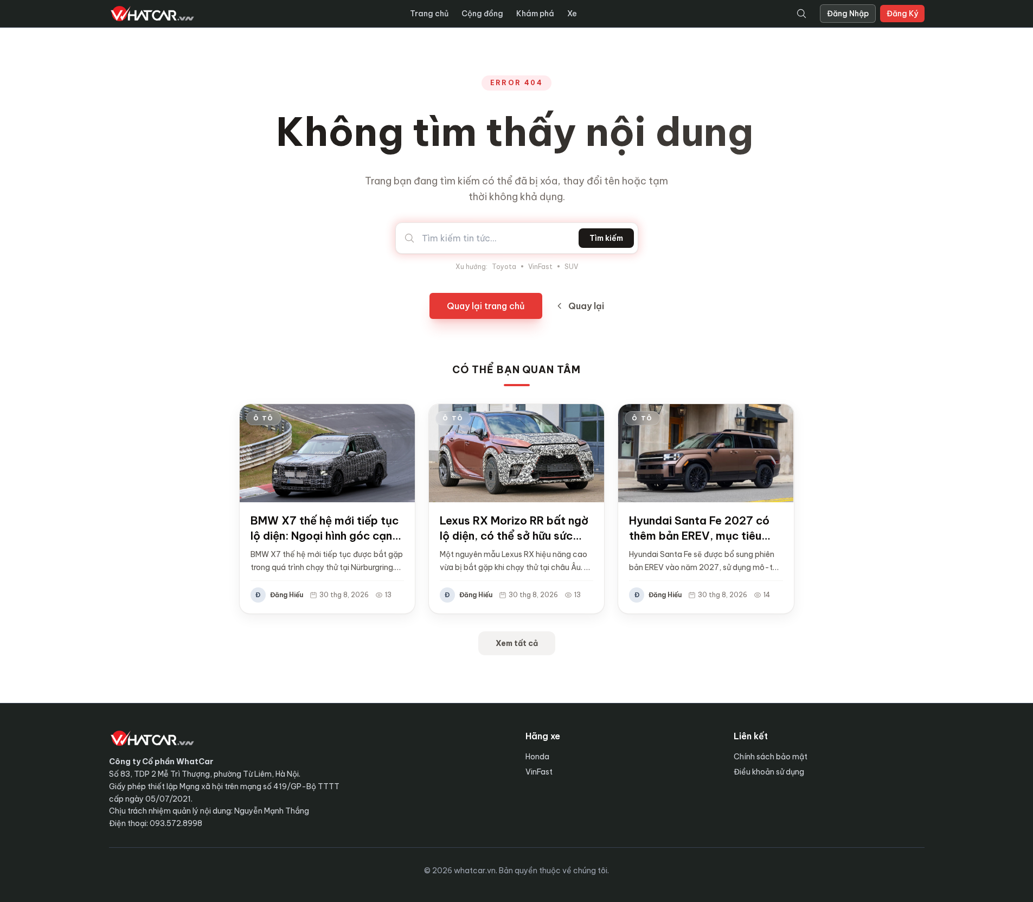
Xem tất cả (517, 643)
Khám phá (535, 13)
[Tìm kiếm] (801, 13)
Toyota (504, 267)
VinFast (540, 267)
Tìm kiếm (606, 238)
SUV (571, 267)
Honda (537, 757)
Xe (572, 13)
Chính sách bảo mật (770, 757)
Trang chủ (429, 13)
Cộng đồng (482, 13)
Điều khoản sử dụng (769, 772)
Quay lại (586, 305)
